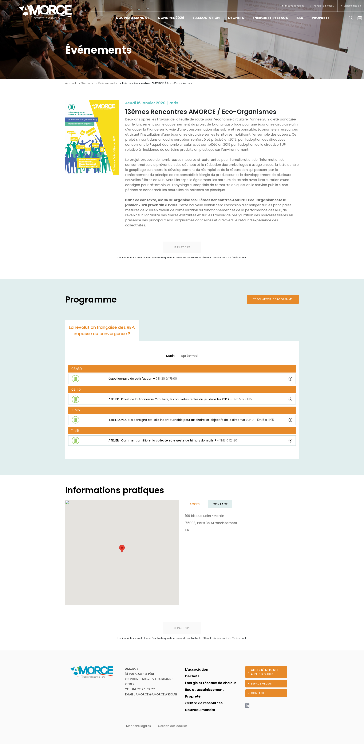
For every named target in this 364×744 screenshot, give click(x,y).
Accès (194, 504)
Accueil (70, 83)
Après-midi (189, 356)
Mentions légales (138, 726)
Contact (220, 504)
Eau (299, 17)
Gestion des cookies (172, 726)
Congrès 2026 (171, 17)
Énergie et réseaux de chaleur (210, 683)
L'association (206, 17)
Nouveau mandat (132, 17)
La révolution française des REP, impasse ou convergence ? (102, 330)
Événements (107, 83)
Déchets (236, 17)
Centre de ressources (204, 703)
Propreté (320, 17)
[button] (122, 549)
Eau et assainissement (204, 689)
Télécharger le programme (272, 299)
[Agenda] (359, 18)
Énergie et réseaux (270, 17)
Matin (170, 356)
